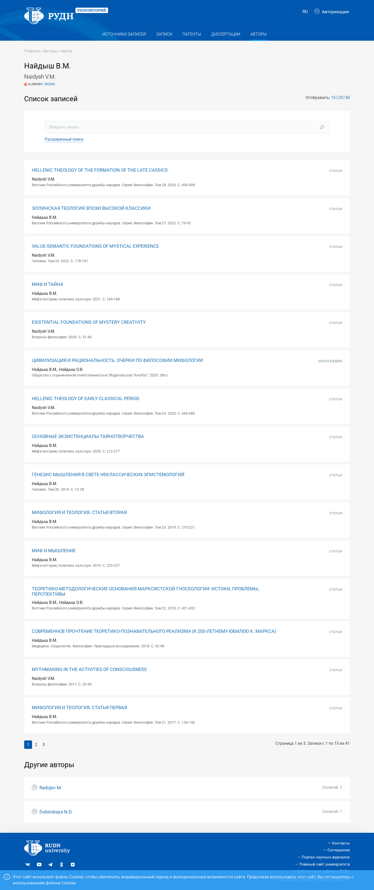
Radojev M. (50, 787)
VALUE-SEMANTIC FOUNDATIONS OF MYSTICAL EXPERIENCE (95, 246)
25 (340, 97)
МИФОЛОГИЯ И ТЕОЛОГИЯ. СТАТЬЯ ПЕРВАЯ (79, 707)
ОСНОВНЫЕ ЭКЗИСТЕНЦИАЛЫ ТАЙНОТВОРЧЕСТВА (88, 436)
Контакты (341, 843)
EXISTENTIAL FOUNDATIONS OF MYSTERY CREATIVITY (89, 322)
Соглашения (338, 850)
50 (347, 97)
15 (333, 97)
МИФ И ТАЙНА (47, 284)
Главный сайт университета (324, 864)
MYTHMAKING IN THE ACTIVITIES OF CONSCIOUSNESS (89, 669)
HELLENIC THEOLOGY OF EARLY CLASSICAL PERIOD (85, 398)
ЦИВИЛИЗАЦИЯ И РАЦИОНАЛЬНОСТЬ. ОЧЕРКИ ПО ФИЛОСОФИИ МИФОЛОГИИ (117, 360)
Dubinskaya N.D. (56, 811)
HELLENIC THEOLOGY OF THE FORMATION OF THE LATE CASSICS (100, 170)
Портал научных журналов (326, 857)
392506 (49, 84)
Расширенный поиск (64, 139)
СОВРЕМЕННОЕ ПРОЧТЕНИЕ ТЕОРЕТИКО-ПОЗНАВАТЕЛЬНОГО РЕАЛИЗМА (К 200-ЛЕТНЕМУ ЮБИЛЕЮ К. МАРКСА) (154, 631)
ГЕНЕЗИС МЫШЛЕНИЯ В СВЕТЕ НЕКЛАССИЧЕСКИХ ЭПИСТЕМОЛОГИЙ (108, 474)
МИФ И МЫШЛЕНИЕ (54, 550)
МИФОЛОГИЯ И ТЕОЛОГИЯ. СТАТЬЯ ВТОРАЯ (79, 512)
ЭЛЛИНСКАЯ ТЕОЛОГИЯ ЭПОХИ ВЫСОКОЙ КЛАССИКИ (91, 208)
